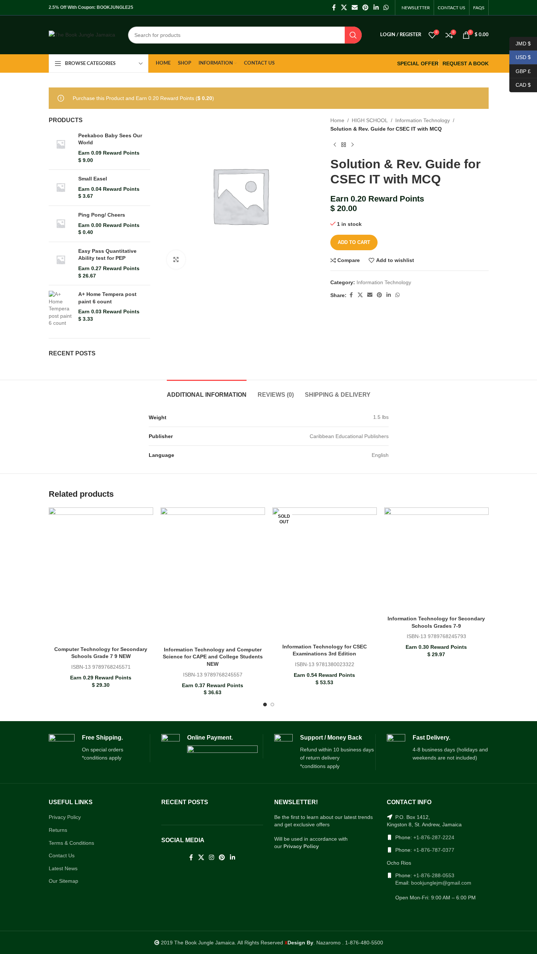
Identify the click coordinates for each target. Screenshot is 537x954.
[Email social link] (354, 7)
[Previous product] (334, 144)
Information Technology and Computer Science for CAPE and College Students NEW (213, 657)
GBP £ (520, 71)
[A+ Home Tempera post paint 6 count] (61, 309)
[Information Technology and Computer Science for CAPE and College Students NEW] (213, 575)
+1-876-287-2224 (433, 837)
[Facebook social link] (334, 7)
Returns (58, 830)
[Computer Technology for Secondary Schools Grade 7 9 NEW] (101, 575)
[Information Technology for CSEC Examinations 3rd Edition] (324, 573)
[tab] (207, 391)
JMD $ (520, 43)
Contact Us (62, 855)
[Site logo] (82, 34)
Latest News (63, 868)
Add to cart (354, 242)
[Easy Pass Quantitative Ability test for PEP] (61, 263)
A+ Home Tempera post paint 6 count (107, 297)
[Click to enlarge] (176, 259)
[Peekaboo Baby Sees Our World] (61, 148)
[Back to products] (343, 144)
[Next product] (352, 144)
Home (337, 120)
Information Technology (422, 120)
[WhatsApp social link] (386, 7)
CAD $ (520, 85)
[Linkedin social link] (376, 7)
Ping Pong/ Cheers (101, 215)
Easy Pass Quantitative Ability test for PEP (107, 254)
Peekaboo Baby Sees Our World (110, 139)
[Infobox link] (99, 748)
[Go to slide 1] (265, 704)
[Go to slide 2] (272, 704)
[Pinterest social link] (365, 7)
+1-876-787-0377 (433, 850)
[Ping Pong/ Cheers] (61, 223)
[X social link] (343, 7)
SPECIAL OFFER (417, 63)
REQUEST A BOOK (466, 63)
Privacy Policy (65, 817)
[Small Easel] (61, 187)
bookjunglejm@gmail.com (441, 883)
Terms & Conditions (71, 843)
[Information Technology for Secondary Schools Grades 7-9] (436, 559)
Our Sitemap (63, 881)
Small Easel (92, 179)
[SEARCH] (353, 35)
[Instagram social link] (211, 858)
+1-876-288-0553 (433, 875)
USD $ (520, 57)
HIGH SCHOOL (370, 120)
